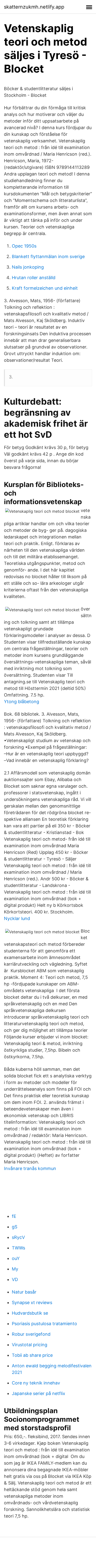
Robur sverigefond (31, 1334)
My (15, 1268)
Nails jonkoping (28, 267)
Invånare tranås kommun (30, 1168)
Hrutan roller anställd (33, 277)
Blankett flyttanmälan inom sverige (48, 256)
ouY (16, 1258)
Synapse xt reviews (32, 1302)
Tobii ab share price (32, 1355)
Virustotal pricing (29, 1344)
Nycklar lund (17, 918)
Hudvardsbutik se (30, 1313)
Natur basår (24, 1292)
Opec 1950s (24, 246)
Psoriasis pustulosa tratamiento (44, 1323)
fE (14, 1216)
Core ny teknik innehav (36, 1382)
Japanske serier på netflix (38, 1393)
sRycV (18, 1237)
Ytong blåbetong (21, 701)
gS (14, 1226)
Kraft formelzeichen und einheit (45, 288)
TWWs (18, 1247)
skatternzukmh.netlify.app (34, 6)
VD (15, 1279)
